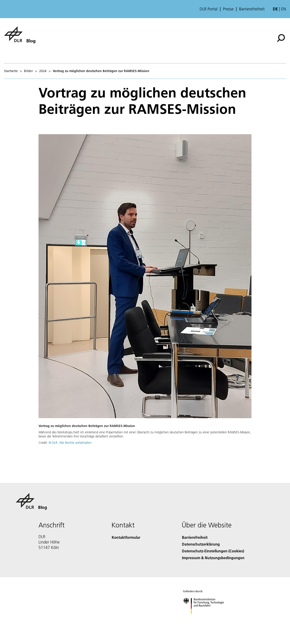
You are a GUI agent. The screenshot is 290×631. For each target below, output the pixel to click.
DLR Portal (209, 9)
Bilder (28, 71)
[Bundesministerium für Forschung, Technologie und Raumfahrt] (208, 618)
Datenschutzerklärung (201, 544)
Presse (228, 9)
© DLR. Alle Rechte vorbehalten (70, 443)
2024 (42, 71)
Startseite (11, 71)
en (283, 9)
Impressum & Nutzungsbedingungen (213, 557)
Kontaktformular (126, 537)
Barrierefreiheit (252, 9)
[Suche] (281, 37)
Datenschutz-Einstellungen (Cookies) (213, 550)
